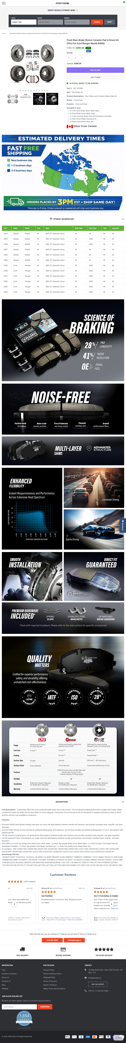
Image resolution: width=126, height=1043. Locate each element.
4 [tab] (25, 90)
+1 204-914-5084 (101, 991)
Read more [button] (63, 908)
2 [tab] (20, 90)
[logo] (63, 3)
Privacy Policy (48, 970)
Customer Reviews (63, 875)
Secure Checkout (50, 985)
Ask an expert (98, 984)
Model (67, 18)
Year (13, 18)
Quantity (70, 53)
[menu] (4, 3)
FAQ (3, 970)
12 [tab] (47, 90)
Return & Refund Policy (52, 974)
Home (4, 33)
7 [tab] (33, 90)
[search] (9, 3)
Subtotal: (70, 64)
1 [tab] (17, 90)
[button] (14, 904)
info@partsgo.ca (94, 978)
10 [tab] (42, 90)
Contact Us (6, 981)
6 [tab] (31, 90)
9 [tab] (39, 90)
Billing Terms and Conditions (54, 989)
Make (40, 18)
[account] (116, 3)
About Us (5, 977)
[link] (13, 99)
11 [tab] (44, 90)
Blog (3, 985)
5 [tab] (28, 90)
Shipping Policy (49, 977)
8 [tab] (36, 90)
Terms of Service (50, 981)
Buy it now (95, 77)
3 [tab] (23, 90)
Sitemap (5, 989)
